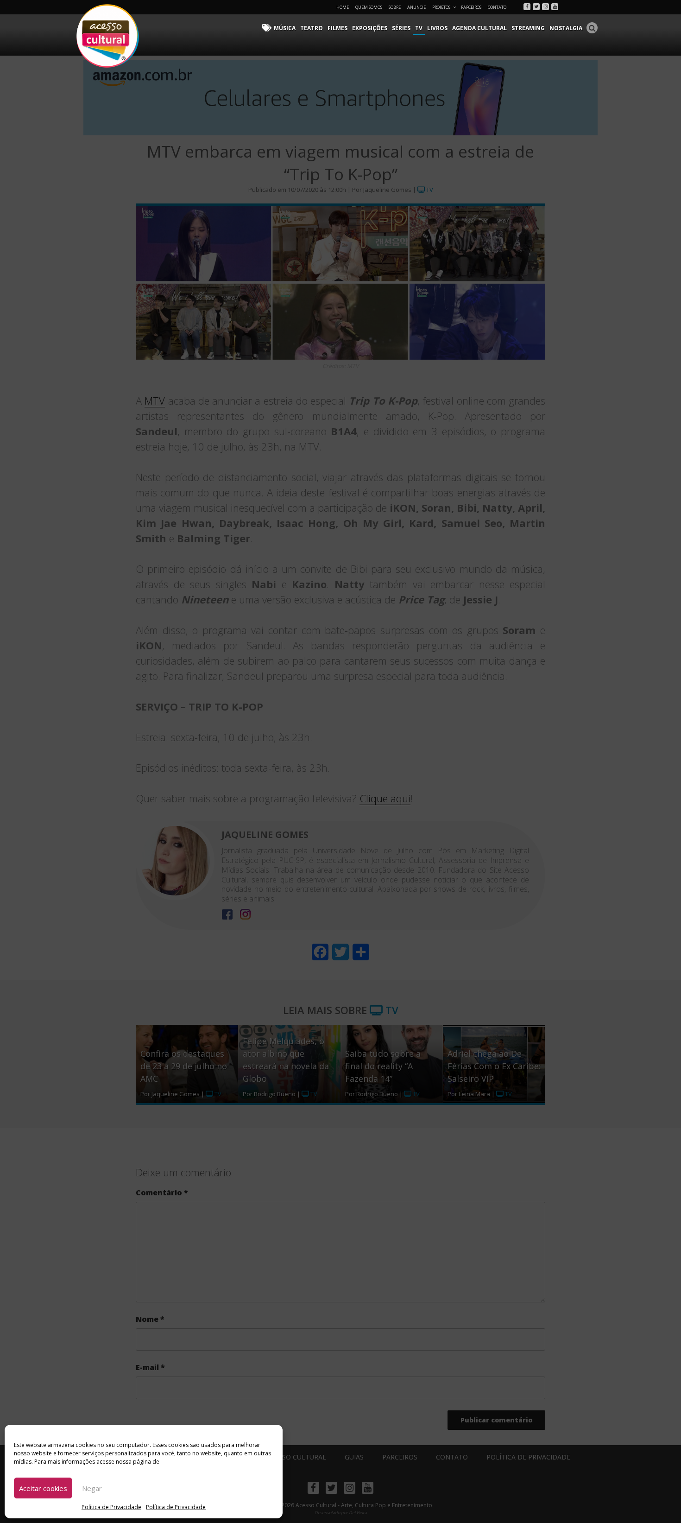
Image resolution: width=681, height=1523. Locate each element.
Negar (92, 1488)
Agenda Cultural (479, 28)
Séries (401, 28)
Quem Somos (368, 7)
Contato (497, 7)
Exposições (369, 28)
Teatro (311, 28)
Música (285, 28)
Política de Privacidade (111, 1507)
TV (418, 28)
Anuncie (416, 7)
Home (342, 7)
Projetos (441, 7)
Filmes (337, 28)
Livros (437, 28)
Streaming (528, 28)
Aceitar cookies (43, 1488)
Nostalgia (565, 28)
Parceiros (471, 7)
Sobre (395, 7)
